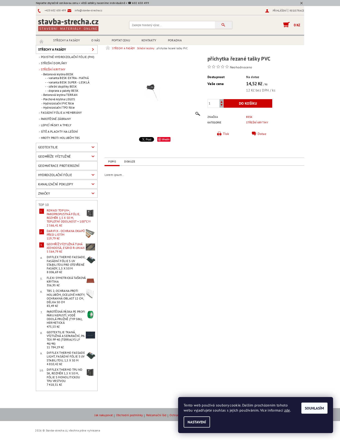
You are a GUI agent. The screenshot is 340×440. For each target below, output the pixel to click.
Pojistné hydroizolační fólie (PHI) (68, 57)
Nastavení (197, 422)
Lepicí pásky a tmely (56, 125)
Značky (44, 193)
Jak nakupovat (103, 415)
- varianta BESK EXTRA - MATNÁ (68, 78)
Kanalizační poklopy (55, 184)
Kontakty (149, 40)
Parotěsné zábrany (56, 119)
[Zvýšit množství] (221, 101)
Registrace (297, 10)
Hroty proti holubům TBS (60, 138)
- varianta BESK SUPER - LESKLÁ (68, 82)
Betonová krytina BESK (58, 74)
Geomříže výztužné (54, 156)
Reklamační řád (156, 415)
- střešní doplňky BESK (62, 87)
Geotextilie (48, 147)
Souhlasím (314, 408)
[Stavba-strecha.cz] (68, 24)
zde (287, 410)
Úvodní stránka (41, 40)
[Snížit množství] (221, 105)
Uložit (166, 139)
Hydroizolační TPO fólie (59, 108)
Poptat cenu (121, 40)
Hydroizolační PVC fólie (58, 103)
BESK (249, 117)
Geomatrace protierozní (58, 166)
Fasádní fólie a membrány (61, 113)
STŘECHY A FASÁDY (66, 40)
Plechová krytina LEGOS (59, 99)
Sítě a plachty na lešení (59, 132)
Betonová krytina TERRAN (60, 95)
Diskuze (129, 161)
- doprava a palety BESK (62, 91)
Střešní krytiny (53, 69)
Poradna (175, 40)
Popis (112, 161)
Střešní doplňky (54, 63)
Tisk (226, 134)
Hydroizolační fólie (55, 175)
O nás (95, 40)
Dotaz (262, 134)
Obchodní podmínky (129, 415)
